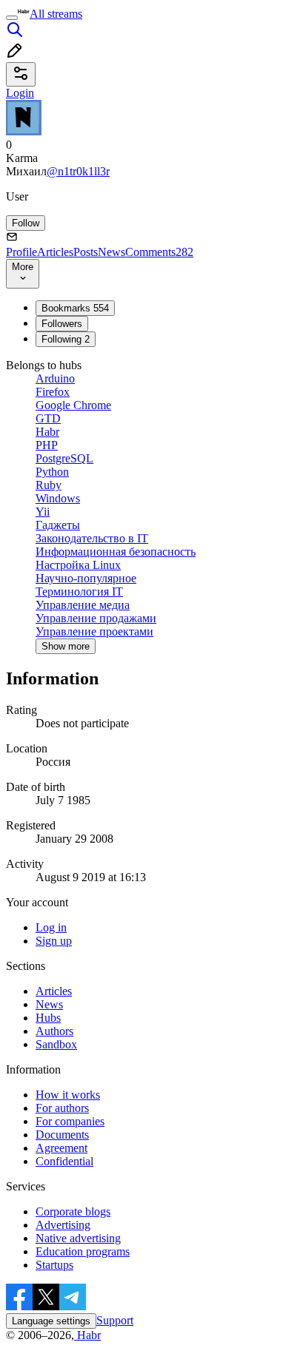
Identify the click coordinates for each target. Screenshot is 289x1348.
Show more (65, 646)
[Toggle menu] (12, 18)
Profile (21, 252)
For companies (70, 1121)
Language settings (51, 1321)
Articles (55, 252)
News (111, 252)
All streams (56, 13)
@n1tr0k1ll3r (78, 171)
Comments (159, 252)
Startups (54, 1264)
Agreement (61, 1148)
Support (114, 1320)
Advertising (63, 1225)
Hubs (48, 1017)
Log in (51, 927)
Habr (87, 1335)
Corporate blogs (73, 1211)
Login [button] (20, 93)
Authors (54, 1031)
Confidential (64, 1161)
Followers (61, 323)
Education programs (83, 1251)
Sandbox (56, 1044)
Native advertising (78, 1238)
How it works (68, 1094)
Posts (85, 252)
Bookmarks (75, 308)
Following (65, 339)
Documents (62, 1134)
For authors (62, 1108)
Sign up (54, 940)
